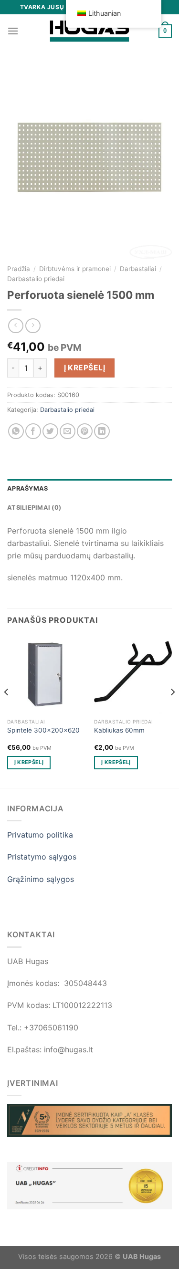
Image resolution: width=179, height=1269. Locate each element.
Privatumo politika (40, 834)
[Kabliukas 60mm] (133, 675)
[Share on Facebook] (33, 431)
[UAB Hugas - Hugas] (89, 31)
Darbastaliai (138, 269)
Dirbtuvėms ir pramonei (75, 269)
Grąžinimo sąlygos (40, 879)
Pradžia (18, 269)
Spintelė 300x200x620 (43, 730)
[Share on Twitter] (50, 431)
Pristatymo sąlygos (41, 856)
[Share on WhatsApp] (16, 431)
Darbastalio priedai (35, 279)
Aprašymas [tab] (27, 488)
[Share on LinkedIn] (102, 431)
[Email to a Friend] (67, 431)
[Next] (172, 711)
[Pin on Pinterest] (85, 431)
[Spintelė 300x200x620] (46, 675)
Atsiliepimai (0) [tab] (34, 507)
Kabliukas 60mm (119, 730)
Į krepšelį (84, 367)
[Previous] (6, 711)
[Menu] (13, 30)
